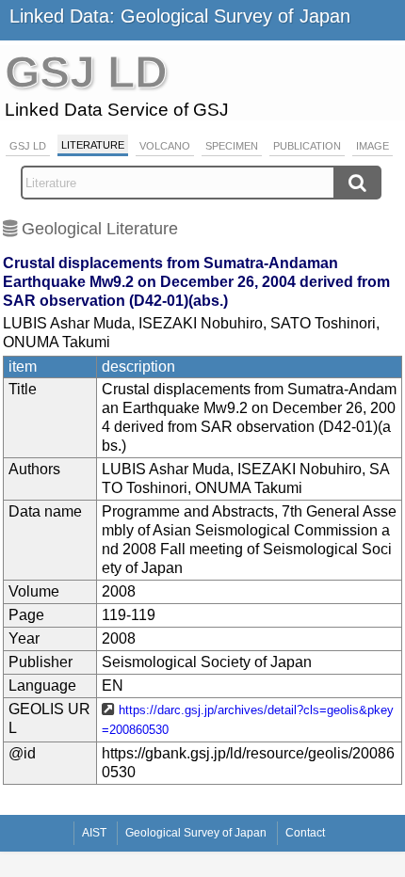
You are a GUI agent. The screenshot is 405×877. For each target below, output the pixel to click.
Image (372, 145)
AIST (94, 832)
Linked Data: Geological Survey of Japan (179, 16)
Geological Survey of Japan (196, 832)
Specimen (231, 145)
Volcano (164, 145)
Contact (305, 832)
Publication (307, 145)
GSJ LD (27, 145)
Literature (92, 145)
